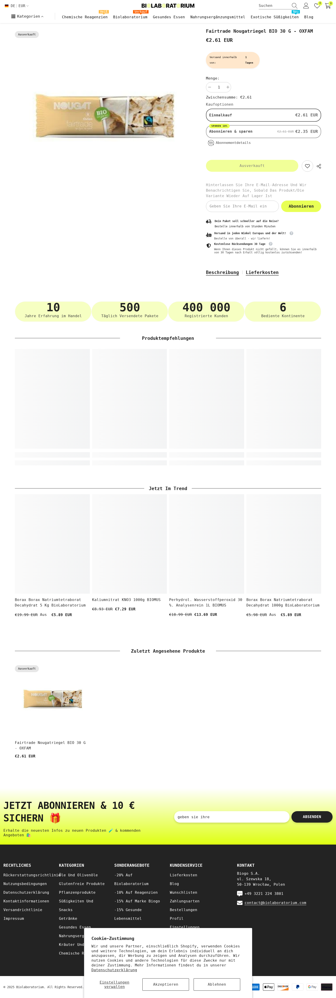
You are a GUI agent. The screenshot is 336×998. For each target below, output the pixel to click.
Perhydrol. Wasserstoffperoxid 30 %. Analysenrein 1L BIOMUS (205, 602)
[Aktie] (317, 166)
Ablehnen (217, 984)
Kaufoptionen (219, 104)
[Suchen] (278, 5)
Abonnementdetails (233, 143)
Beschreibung (222, 272)
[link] (307, 166)
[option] (103, 116)
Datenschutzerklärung (114, 970)
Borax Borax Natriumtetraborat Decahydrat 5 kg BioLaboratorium (50, 602)
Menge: (213, 78)
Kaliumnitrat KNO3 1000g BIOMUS (126, 600)
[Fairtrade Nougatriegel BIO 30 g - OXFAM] (52, 699)
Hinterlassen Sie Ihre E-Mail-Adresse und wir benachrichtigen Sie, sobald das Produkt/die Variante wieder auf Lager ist (256, 190)
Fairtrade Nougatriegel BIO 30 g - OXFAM (50, 745)
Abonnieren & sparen (232, 131)
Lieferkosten (262, 272)
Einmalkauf (220, 115)
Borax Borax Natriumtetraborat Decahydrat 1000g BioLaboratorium (283, 602)
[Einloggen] (306, 6)
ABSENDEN (312, 817)
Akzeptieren (165, 984)
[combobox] (274, 5)
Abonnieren (301, 206)
